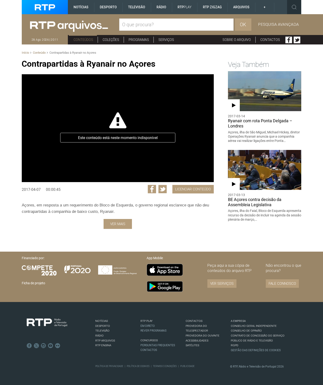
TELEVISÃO (102, 330)
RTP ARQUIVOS (105, 340)
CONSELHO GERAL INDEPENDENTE (254, 326)
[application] (118, 128)
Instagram (43, 345)
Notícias (81, 7)
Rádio (161, 7)
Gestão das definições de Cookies (256, 350)
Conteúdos (83, 40)
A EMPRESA (238, 321)
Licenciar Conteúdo (193, 189)
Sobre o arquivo (237, 40)
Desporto (108, 7)
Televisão (136, 7)
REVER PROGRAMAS (153, 330)
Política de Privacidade (109, 366)
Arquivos (241, 7)
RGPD (234, 345)
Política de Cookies (138, 366)
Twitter (297, 40)
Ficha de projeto (33, 283)
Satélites (192, 345)
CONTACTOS (194, 321)
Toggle (294, 7)
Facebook (288, 40)
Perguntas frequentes (157, 345)
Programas (139, 40)
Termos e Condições (165, 366)
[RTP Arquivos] (74, 26)
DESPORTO (102, 326)
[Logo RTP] (47, 323)
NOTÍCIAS (101, 321)
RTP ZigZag (212, 7)
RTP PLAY (146, 321)
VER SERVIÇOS (222, 283)
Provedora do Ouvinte (202, 335)
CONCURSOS (149, 340)
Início (25, 52)
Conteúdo (39, 52)
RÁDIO (99, 335)
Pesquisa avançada (278, 24)
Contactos (270, 40)
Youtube (50, 345)
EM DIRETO (147, 326)
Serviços (166, 40)
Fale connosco (282, 283)
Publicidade (187, 366)
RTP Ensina (103, 345)
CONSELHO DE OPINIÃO (246, 330)
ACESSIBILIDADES (197, 340)
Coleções (111, 40)
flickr (57, 345)
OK (243, 24)
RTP (185, 7)
